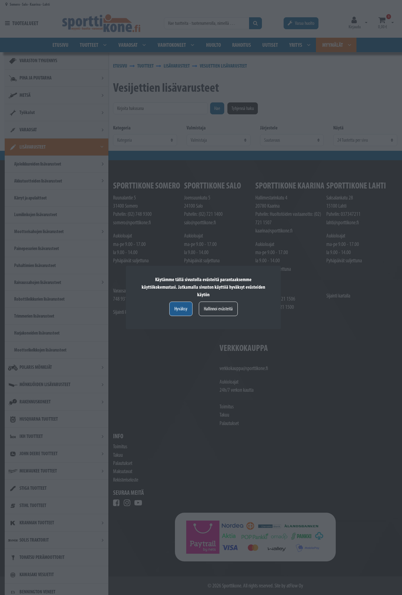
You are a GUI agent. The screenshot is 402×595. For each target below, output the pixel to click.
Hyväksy (180, 309)
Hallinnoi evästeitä (218, 309)
